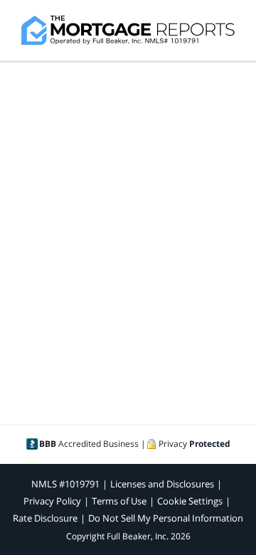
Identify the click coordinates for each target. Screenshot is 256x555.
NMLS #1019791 (65, 483)
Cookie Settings (190, 501)
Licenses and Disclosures (162, 483)
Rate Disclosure (45, 518)
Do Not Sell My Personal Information (165, 518)
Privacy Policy (52, 501)
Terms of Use (119, 501)
